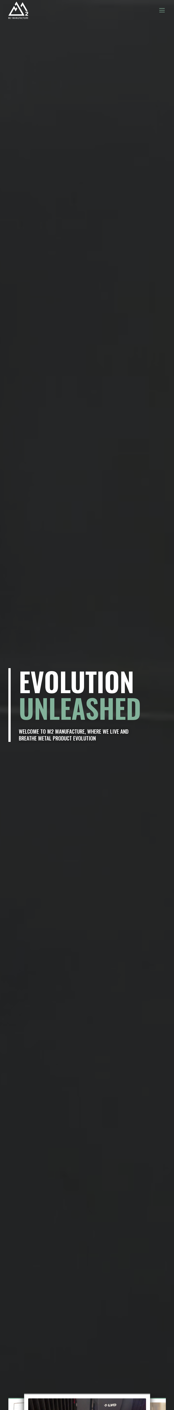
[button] (161, 10)
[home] (18, 10)
